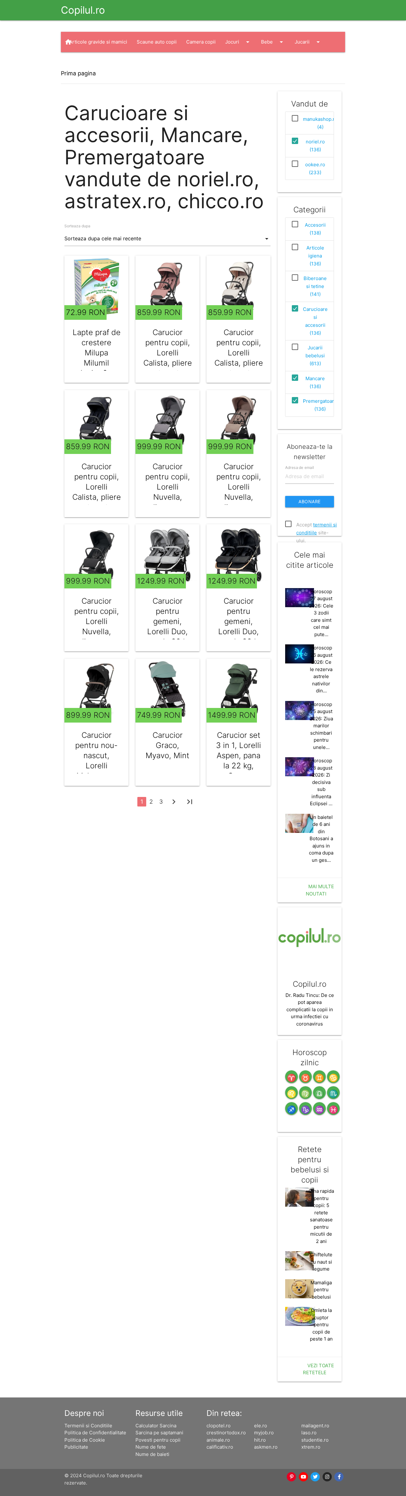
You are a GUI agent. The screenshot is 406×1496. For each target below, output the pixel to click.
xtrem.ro (310, 1447)
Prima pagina (78, 73)
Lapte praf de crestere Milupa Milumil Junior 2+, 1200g (97, 358)
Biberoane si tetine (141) (315, 286)
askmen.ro (266, 1447)
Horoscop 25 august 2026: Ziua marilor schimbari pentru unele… (321, 725)
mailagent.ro (315, 1426)
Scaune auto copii (157, 42)
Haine (82, 62)
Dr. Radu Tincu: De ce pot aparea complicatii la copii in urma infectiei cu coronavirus (309, 1009)
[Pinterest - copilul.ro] (292, 1477)
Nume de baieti (152, 1454)
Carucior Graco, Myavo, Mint (167, 745)
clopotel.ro (218, 1426)
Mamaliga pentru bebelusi (321, 1290)
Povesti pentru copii (157, 1440)
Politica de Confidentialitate (95, 1433)
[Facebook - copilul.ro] (339, 1477)
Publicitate (76, 1447)
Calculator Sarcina (155, 1426)
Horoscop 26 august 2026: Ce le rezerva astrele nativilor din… (321, 669)
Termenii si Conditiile (88, 1426)
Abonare (309, 501)
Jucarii (308, 42)
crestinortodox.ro (226, 1433)
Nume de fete (150, 1447)
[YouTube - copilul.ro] (304, 1477)
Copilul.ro (83, 10)
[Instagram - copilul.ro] (327, 1477)
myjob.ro (264, 1433)
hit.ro (260, 1440)
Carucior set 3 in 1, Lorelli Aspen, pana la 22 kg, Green (238, 755)
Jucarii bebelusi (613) (315, 356)
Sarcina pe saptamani (159, 1433)
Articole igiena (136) (315, 256)
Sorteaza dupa (77, 225)
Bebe (273, 42)
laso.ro (309, 1433)
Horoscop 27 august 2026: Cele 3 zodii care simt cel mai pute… (321, 612)
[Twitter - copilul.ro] (316, 1477)
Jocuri (238, 42)
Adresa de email (299, 467)
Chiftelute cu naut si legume (321, 1262)
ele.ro (260, 1426)
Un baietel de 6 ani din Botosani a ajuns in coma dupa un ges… (321, 838)
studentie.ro (315, 1440)
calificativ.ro (219, 1447)
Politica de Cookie (84, 1440)
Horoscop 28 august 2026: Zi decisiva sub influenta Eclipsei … (321, 782)
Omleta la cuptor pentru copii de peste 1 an (321, 1324)
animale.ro (218, 1440)
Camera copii (201, 42)
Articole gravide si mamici (98, 42)
